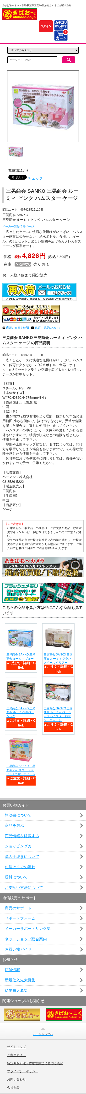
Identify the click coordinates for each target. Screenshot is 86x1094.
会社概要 (13, 1087)
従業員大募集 (16, 990)
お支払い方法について (24, 888)
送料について (16, 877)
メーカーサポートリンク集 (28, 929)
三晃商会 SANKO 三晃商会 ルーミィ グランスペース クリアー (58, 658)
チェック (35, 178)
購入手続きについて (22, 857)
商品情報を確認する (22, 836)
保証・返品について (48, 327)
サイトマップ (16, 1047)
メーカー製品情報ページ (18, 226)
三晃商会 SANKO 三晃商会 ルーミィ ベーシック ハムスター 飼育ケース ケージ (58, 714)
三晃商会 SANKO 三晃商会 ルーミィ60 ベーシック (20, 712)
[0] (61, 38)
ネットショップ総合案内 (26, 939)
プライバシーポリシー (22, 1071)
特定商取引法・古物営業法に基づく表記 (35, 1063)
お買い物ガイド (18, 949)
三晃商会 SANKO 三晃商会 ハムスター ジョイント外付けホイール (20, 770)
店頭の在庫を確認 (17, 327)
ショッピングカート (22, 846)
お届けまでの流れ (20, 867)
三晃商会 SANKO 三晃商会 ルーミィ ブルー (20, 656)
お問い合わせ (16, 1079)
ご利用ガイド (16, 1055)
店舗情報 (12, 970)
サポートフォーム (20, 918)
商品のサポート (18, 908)
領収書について (18, 815)
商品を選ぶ (14, 825)
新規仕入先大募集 (20, 980)
